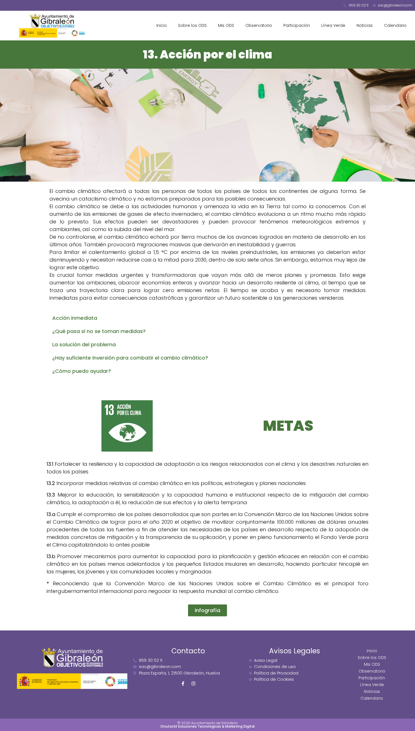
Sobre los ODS (192, 25)
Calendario (395, 25)
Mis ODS (226, 25)
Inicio (161, 25)
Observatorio (258, 25)
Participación (296, 25)
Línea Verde (333, 25)
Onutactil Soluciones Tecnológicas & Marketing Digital (207, 726)
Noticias (365, 25)
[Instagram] (193, 683)
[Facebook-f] (182, 683)
